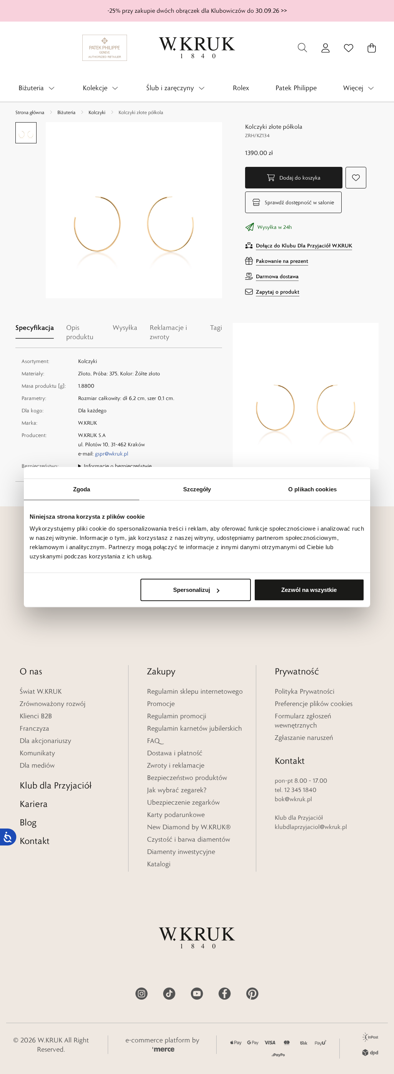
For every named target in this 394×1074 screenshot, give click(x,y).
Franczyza (34, 728)
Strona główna (29, 112)
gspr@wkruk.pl (111, 453)
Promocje (161, 703)
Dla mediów (37, 765)
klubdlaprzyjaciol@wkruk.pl (311, 826)
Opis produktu (79, 332)
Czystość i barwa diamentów (188, 839)
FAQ (153, 740)
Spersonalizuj (191, 590)
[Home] (197, 48)
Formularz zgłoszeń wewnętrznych (303, 720)
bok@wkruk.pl (293, 799)
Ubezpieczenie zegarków (183, 802)
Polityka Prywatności (304, 691)
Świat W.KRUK (41, 691)
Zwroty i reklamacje (175, 765)
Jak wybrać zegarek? (177, 790)
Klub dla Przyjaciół (56, 785)
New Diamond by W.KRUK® (189, 827)
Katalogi (158, 864)
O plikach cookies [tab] (312, 489)
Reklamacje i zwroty (168, 332)
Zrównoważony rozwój (52, 703)
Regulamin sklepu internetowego (195, 691)
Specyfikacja (34, 327)
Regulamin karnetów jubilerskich (194, 728)
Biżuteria (66, 112)
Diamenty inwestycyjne (181, 851)
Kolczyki (96, 112)
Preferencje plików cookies (313, 703)
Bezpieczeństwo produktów (187, 777)
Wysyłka (125, 327)
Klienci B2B (36, 716)
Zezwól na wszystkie (309, 590)
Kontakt (35, 840)
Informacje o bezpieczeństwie (118, 465)
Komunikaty (37, 753)
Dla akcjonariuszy (45, 740)
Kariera (34, 803)
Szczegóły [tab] (197, 489)
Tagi (216, 327)
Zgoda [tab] (81, 489)
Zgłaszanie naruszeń (304, 737)
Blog (28, 822)
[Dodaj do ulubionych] (356, 177)
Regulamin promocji (176, 716)
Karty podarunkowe (176, 814)
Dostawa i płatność (174, 753)
